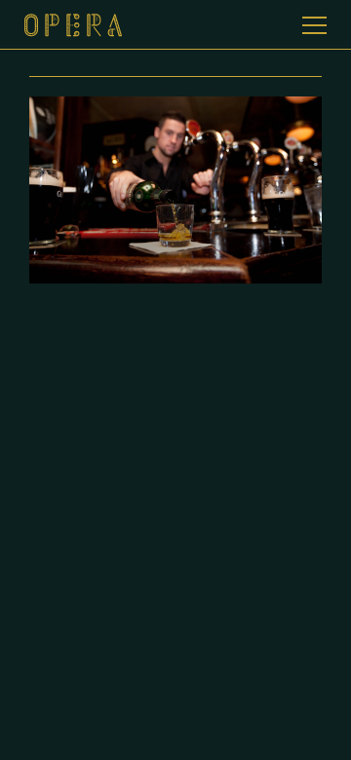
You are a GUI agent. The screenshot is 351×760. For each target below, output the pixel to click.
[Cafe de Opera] (175, 27)
